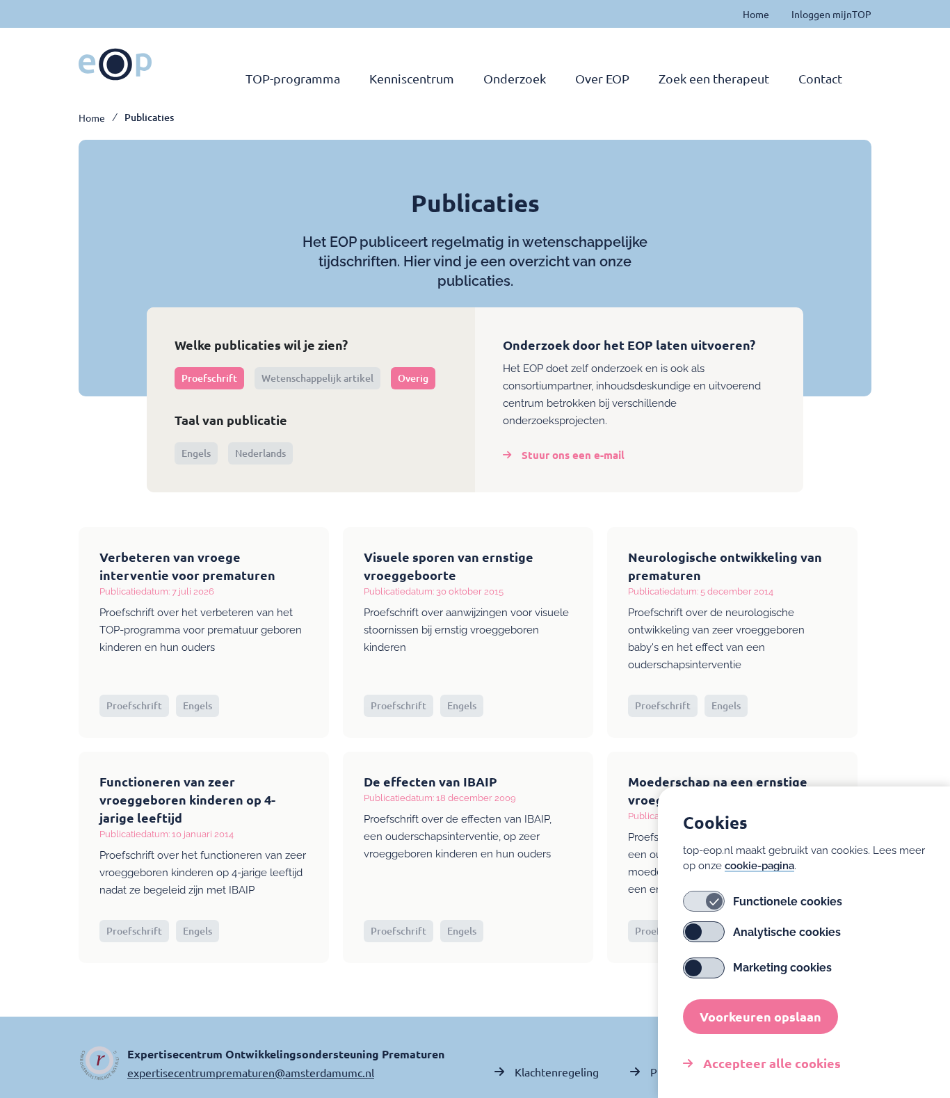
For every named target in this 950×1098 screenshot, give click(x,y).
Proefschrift (209, 378)
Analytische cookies (787, 932)
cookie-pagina (759, 865)
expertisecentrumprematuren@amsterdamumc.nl (250, 1072)
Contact (820, 78)
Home (756, 14)
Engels (196, 453)
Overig (413, 378)
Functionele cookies (787, 901)
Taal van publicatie (231, 420)
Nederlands (260, 453)
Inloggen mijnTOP (831, 14)
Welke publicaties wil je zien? (261, 345)
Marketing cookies (782, 968)
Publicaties (149, 117)
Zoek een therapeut (714, 78)
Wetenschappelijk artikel (317, 378)
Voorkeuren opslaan (760, 1016)
